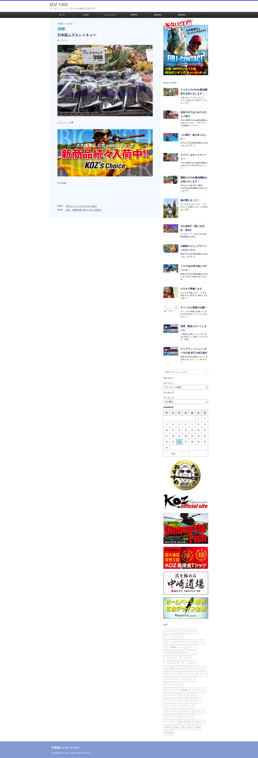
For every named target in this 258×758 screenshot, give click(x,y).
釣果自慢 (168, 733)
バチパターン (194, 701)
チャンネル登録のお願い (194, 307)
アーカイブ (168, 398)
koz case (59, 4)
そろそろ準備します (191, 288)
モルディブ (186, 711)
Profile (86, 15)
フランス (189, 706)
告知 (189, 722)
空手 (183, 728)
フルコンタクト (110, 15)
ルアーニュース (171, 717)
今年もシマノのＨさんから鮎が (81, 206)
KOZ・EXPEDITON (173, 636)
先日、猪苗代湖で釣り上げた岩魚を (84, 210)
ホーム (62, 15)
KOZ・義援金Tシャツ (174, 647)
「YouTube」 (191, 663)
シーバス (181, 679)
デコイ (182, 695)
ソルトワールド (198, 690)
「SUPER (186, 658)
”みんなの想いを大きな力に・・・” (180, 652)
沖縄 (176, 728)
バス (183, 701)
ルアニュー (199, 711)
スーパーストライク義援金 (176, 690)
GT (179, 631)
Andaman (169, 631)
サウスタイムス (188, 674)
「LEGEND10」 (172, 658)
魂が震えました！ (190, 200)
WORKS (134, 15)
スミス (192, 679)
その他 (63, 183)
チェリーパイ (170, 695)
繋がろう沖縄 (194, 728)
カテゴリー (168, 383)
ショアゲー (169, 679)
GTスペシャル (189, 631)
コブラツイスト (171, 674)
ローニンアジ (170, 722)
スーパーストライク (173, 685)
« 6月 (173, 453)
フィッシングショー (173, 706)
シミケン (202, 674)
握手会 (168, 728)
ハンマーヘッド (171, 701)
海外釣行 (182, 15)
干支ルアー (199, 722)
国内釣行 (158, 15)
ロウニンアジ (187, 717)
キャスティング (198, 669)
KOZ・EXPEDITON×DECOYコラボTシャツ (184, 642)
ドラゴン (192, 695)
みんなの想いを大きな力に (176, 669)
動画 (181, 722)
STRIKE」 (191, 647)
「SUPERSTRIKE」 (173, 663)
